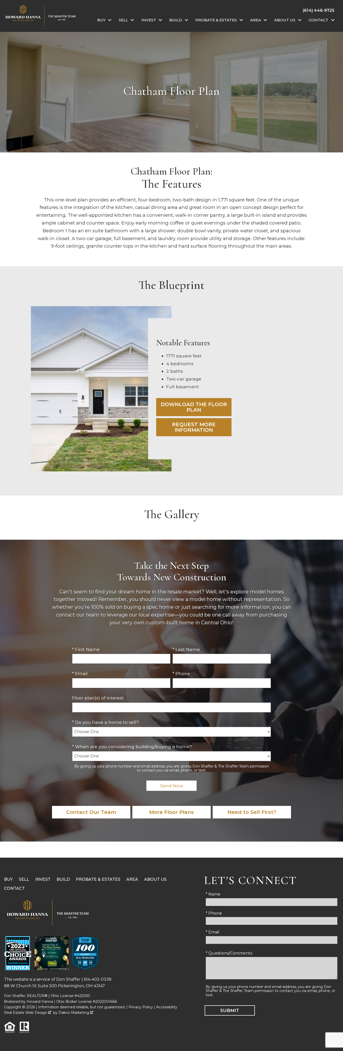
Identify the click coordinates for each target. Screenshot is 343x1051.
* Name (213, 894)
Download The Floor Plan (194, 407)
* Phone (181, 673)
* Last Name (186, 649)
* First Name (86, 649)
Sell (24, 879)
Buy (8, 879)
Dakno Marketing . (76, 1012)
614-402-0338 (97, 979)
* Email (80, 673)
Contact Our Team (91, 812)
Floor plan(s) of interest (98, 697)
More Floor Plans (171, 812)
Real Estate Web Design (26, 1012)
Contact (14, 888)
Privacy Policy (141, 1007)
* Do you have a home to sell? (105, 722)
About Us (155, 879)
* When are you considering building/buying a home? (132, 746)
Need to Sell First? (251, 812)
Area (132, 879)
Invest (42, 879)
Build (63, 879)
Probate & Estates (98, 879)
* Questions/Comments (229, 953)
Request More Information (194, 427)
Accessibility (166, 1007)
